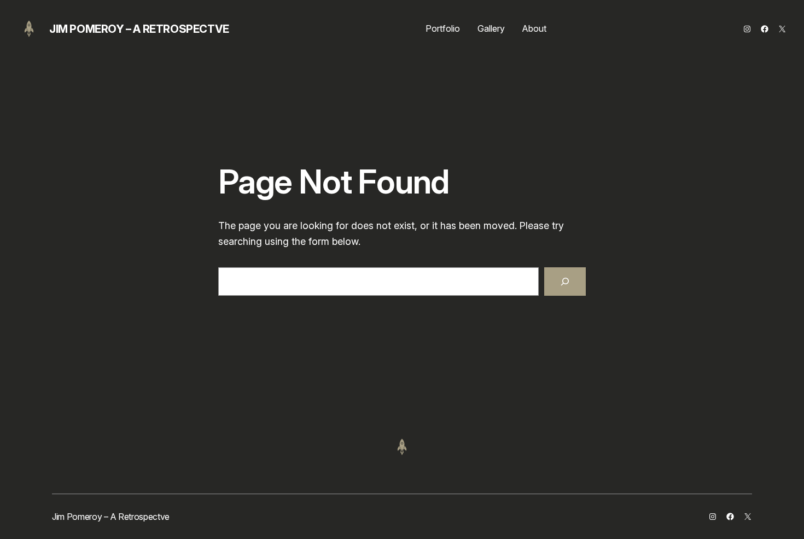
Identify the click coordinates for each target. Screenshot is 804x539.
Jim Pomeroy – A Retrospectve (139, 29)
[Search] (565, 281)
